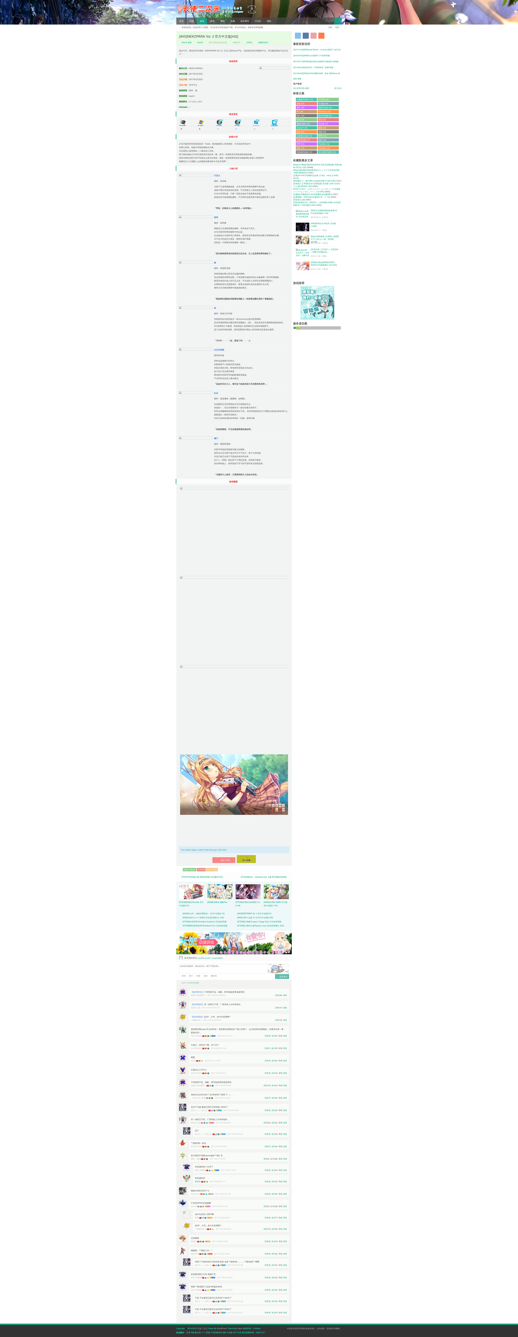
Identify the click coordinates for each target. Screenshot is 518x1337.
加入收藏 (246, 860)
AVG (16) (322, 140)
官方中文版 (212, 869)
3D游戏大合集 (299, 199)
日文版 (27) (323, 123)
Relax (239, 1328)
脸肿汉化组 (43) (325, 107)
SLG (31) (322, 119)
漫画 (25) (322, 127)
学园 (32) (300, 119)
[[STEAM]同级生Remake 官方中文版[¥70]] (191, 891)
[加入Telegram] (298, 36)
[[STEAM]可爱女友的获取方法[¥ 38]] (248, 891)
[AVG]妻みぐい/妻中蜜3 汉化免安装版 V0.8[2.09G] (314, 180)
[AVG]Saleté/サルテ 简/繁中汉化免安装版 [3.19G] (203, 917)
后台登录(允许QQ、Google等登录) (210, 958)
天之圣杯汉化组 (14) (327, 152)
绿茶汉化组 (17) (303, 140)
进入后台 (338, 88)
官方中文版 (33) (325, 115)
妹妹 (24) (300, 131)
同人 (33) (300, 115)
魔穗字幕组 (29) (303, 123)
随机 (269, 21)
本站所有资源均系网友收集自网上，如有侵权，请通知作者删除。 (314, 1328)
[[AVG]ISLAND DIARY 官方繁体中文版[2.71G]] (276, 891)
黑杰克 (198, 1181)
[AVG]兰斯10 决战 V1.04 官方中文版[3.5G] (255, 917)
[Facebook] (306, 36)
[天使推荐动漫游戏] (234, 943)
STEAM (201, 869)
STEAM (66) (323, 99)
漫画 (212, 21)
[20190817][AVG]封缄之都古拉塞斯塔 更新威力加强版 (315, 61)
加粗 (205, 975)
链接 (198, 975)
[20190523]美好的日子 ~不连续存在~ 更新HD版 (313, 67)
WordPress (222, 1328)
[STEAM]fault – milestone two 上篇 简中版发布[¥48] (263, 876)
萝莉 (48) (300, 107)
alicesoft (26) (302, 127)
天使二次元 (202, 1328)
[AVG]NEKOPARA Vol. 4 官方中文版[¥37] (254, 913)
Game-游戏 (186, 42)
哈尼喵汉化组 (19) (304, 135)
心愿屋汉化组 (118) (305, 99)
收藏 (233, 21)
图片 (190, 975)
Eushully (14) (324, 148)
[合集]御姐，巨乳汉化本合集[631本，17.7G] (311, 197)
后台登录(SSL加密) (301, 88)
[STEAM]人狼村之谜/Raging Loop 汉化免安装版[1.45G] (260, 925)
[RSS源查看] (321, 36)
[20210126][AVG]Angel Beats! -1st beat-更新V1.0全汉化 (317, 49)
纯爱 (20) (322, 131)
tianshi (200, 42)
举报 (280, 1035)
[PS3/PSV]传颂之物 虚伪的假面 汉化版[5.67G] (202, 876)
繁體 (299, 78)
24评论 (249, 42)
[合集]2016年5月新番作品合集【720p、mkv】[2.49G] (315, 175)
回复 (285, 995)
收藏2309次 (263, 42)
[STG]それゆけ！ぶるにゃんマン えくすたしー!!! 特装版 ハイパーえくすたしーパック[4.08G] (316, 190)
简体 (295, 78)
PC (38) (300, 111)
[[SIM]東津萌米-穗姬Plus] (219, 891)
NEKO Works (190, 869)
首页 (181, 21)
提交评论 (283, 976)
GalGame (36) (324, 111)
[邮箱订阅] (314, 36)
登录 (337, 27)
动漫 (192, 21)
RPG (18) (322, 135)
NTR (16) (301, 144)
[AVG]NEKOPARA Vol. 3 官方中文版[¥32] (208, 36)
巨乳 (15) (300, 148)
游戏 (202, 21)
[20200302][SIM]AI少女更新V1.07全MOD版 (311, 55)
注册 (330, 27)
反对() (275, 1035)
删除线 (213, 975)
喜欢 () (225, 860)
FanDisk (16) (324, 144)
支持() (278, 995)
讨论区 (258, 21)
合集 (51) (300, 103)
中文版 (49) (323, 103)
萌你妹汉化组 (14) (304, 152)
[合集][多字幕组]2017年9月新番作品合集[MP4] (312, 194)
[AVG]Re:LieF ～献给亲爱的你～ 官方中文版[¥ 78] (203, 913)
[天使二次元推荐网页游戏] (317, 302)
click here (222, 849)
